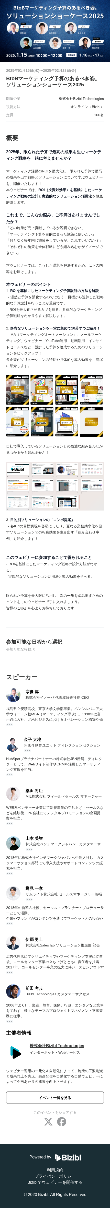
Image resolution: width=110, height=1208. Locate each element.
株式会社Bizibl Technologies (57, 1046)
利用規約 (55, 1170)
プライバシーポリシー (55, 1176)
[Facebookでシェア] (61, 1122)
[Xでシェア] (48, 1122)
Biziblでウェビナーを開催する (55, 1182)
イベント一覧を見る (55, 1098)
